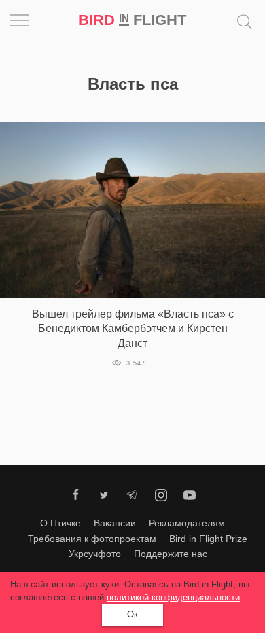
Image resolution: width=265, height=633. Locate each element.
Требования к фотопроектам (92, 538)
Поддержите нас (170, 553)
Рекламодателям (187, 523)
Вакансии (115, 523)
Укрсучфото (95, 553)
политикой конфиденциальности (173, 597)
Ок (132, 614)
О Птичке (60, 523)
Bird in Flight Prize (208, 538)
